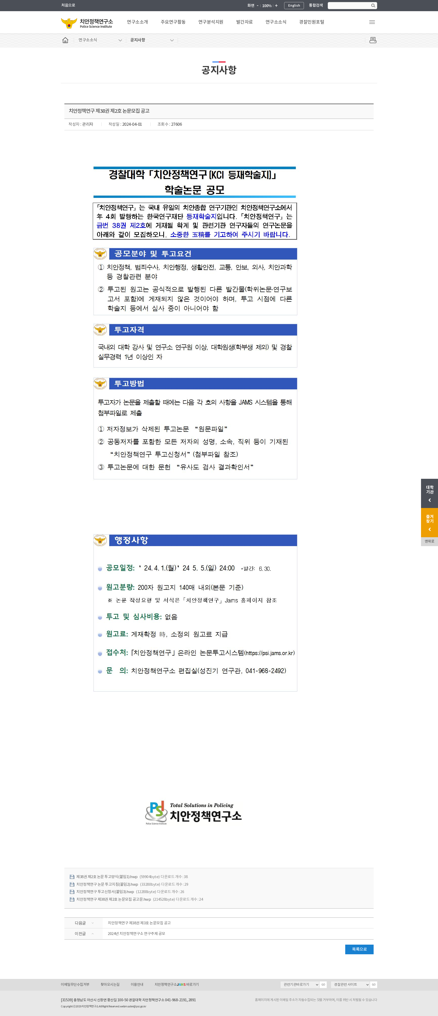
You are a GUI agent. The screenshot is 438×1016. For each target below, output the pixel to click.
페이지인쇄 (371, 40)
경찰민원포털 (311, 22)
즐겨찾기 (429, 519)
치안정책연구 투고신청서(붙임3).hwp (105, 892)
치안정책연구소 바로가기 (177, 985)
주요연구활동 (173, 22)
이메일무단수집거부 (75, 985)
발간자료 (244, 22)
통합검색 (316, 5)
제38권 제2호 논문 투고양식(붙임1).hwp (107, 877)
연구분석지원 (211, 22)
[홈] (67, 40)
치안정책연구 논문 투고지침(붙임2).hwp (107, 884)
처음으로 (68, 5)
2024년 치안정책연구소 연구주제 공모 (136, 934)
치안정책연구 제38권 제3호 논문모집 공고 (139, 923)
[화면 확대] (276, 6)
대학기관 (430, 490)
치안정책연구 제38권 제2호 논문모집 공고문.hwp (113, 899)
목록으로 (359, 949)
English (294, 6)
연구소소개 (137, 22)
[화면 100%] (266, 6)
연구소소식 (276, 22)
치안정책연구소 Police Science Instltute (87, 23)
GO (323, 984)
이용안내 (137, 985)
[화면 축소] (257, 6)
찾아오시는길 (110, 985)
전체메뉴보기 (372, 22)
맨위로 (429, 541)
